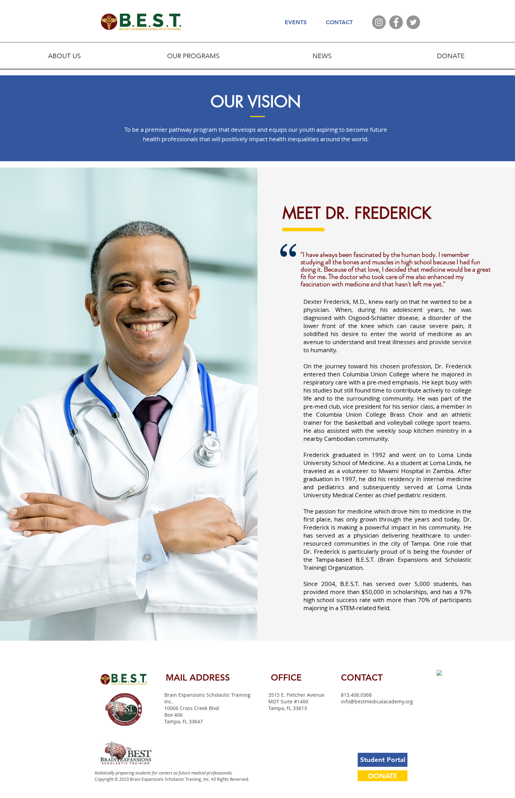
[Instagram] (379, 22)
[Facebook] (396, 22)
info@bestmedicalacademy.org (377, 701)
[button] (64, 55)
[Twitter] (413, 22)
